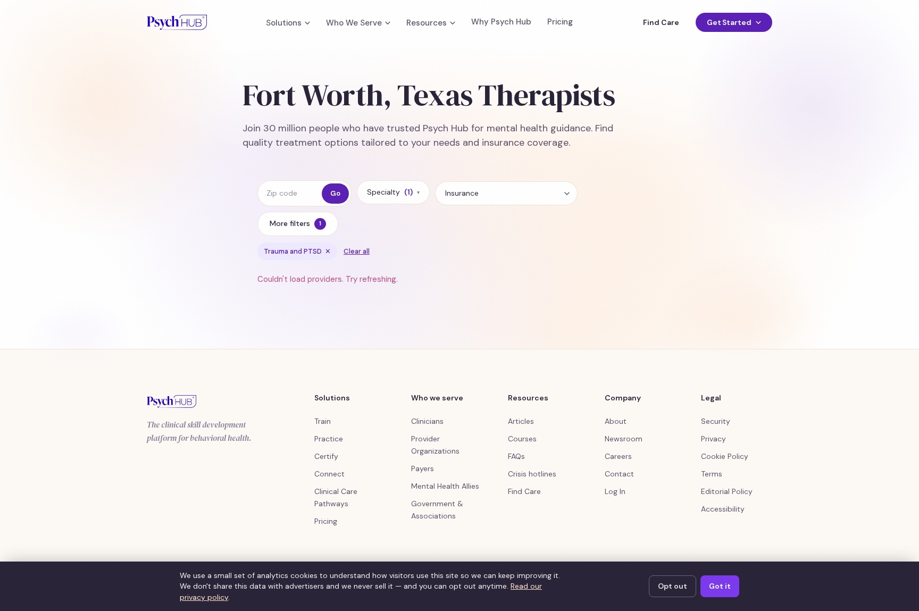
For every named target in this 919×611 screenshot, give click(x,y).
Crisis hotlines (532, 474)
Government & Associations (437, 510)
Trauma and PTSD (297, 251)
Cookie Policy (724, 456)
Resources (426, 23)
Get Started (729, 22)
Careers (618, 456)
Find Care (661, 22)
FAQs (516, 456)
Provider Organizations (435, 445)
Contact (619, 474)
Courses (522, 438)
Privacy (713, 438)
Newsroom (623, 438)
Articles (521, 421)
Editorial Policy (727, 491)
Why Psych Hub (501, 22)
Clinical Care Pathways (335, 497)
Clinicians (427, 421)
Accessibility (723, 509)
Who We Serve (354, 23)
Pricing (560, 22)
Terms (711, 474)
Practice (328, 438)
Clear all (357, 251)
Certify (326, 456)
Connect (329, 474)
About (615, 421)
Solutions (284, 23)
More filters (295, 223)
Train (322, 421)
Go (335, 193)
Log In (615, 491)
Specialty (393, 192)
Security (715, 421)
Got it (720, 586)
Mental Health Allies (445, 486)
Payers (422, 468)
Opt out (672, 586)
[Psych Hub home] (177, 22)
